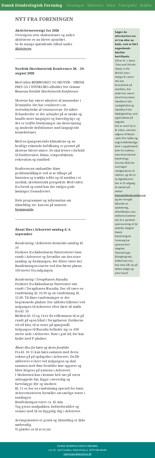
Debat (111, 5)
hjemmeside (24, 209)
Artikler (146, 5)
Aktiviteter (95, 5)
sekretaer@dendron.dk (77, 454)
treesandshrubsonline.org (130, 195)
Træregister (127, 5)
